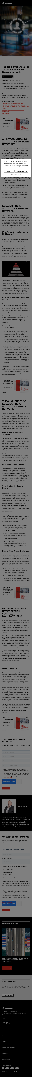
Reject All (8, 171)
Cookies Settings (16, 174)
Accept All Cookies (21, 171)
